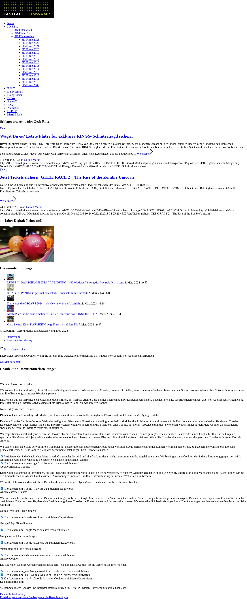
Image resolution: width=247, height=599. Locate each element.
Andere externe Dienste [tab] (13, 491)
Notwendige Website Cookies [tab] (17, 409)
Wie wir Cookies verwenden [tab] (16, 384)
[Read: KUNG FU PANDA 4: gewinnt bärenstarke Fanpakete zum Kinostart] (10, 289)
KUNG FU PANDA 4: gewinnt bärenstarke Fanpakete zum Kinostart (47, 293)
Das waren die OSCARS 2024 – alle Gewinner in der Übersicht (43, 303)
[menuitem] (127, 23)
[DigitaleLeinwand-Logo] (27, 17)
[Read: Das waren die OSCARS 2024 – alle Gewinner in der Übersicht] (10, 300)
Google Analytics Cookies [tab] (15, 466)
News (3, 128)
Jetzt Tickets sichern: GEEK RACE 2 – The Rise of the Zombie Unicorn (67, 177)
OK (2, 361)
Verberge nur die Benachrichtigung (49, 597)
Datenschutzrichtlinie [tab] (12, 581)
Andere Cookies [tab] (9, 558)
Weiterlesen (143, 153)
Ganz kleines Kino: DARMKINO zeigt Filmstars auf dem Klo (42, 324)
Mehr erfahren (12, 361)
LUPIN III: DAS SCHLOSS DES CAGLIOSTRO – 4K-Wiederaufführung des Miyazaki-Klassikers (65, 282)
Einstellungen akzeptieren (14, 597)
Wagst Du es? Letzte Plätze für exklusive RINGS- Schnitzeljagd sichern (66, 136)
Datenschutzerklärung (12, 594)
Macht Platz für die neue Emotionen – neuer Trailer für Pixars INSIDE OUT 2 (52, 314)
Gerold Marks (32, 159)
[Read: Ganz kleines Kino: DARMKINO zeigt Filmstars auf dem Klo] (10, 321)
